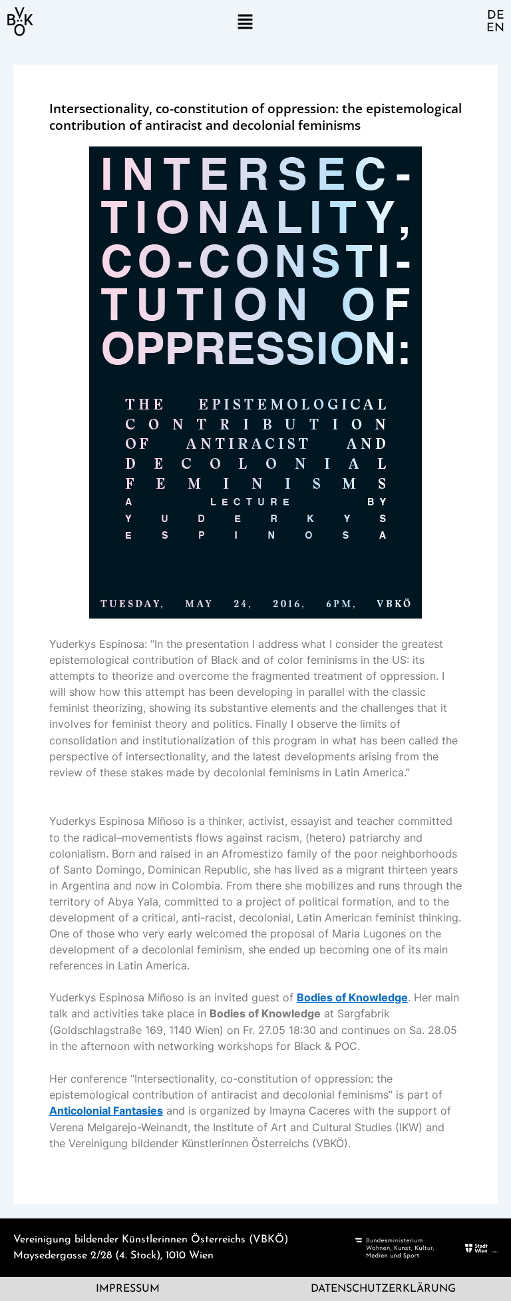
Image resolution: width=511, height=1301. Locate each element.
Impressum (128, 1289)
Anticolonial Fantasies (106, 1110)
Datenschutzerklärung (383, 1289)
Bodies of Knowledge (352, 997)
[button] (245, 21)
